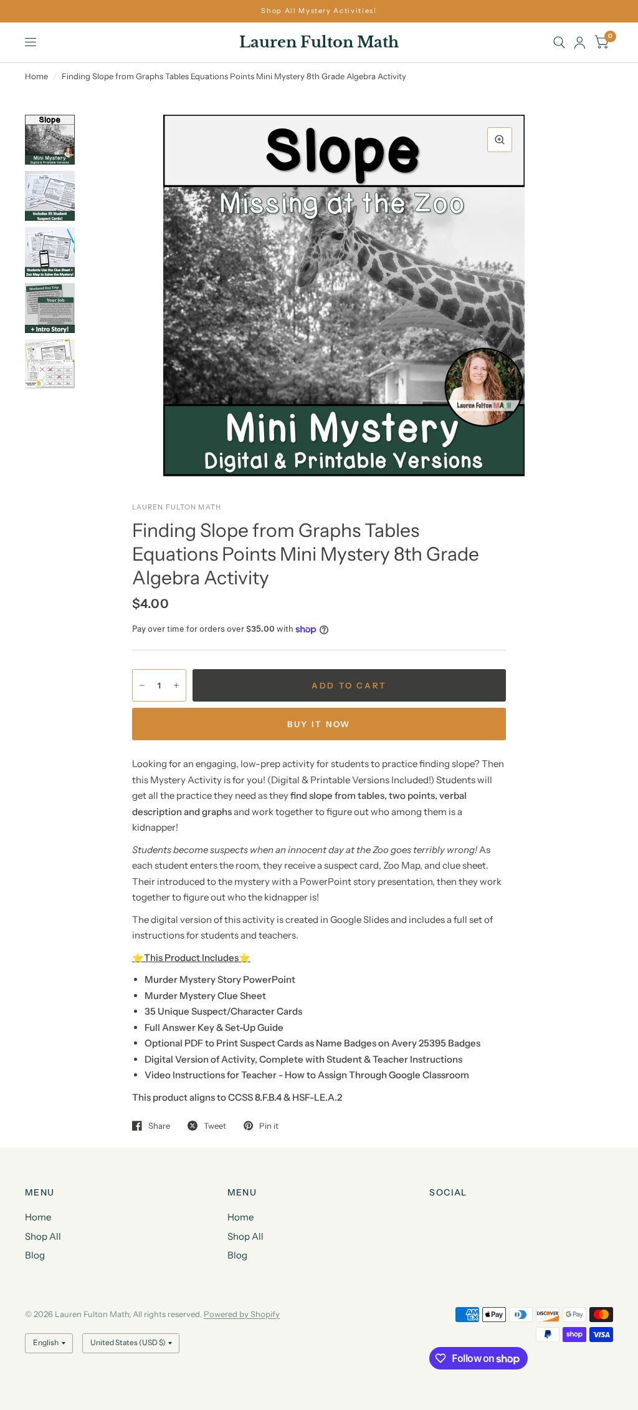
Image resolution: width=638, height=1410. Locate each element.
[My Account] (579, 42)
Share (159, 1126)
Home (36, 76)
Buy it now (319, 724)
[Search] (559, 42)
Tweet (215, 1126)
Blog (35, 1255)
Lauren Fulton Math (319, 42)
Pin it (269, 1126)
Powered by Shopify (242, 1314)
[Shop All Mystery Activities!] (318, 11)
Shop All (43, 1236)
